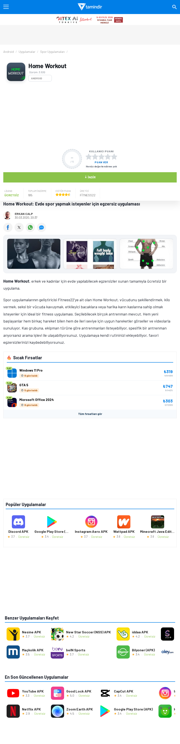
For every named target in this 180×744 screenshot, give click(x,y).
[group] (90, 255)
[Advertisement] (90, 115)
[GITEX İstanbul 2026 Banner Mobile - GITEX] (90, 19)
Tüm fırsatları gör (90, 414)
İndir (90, 177)
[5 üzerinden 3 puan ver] (101, 157)
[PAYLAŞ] (8, 230)
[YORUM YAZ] (42, 230)
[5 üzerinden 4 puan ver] (108, 157)
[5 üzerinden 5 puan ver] (114, 157)
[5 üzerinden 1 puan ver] (89, 157)
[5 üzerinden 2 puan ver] (95, 157)
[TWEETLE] (20, 230)
